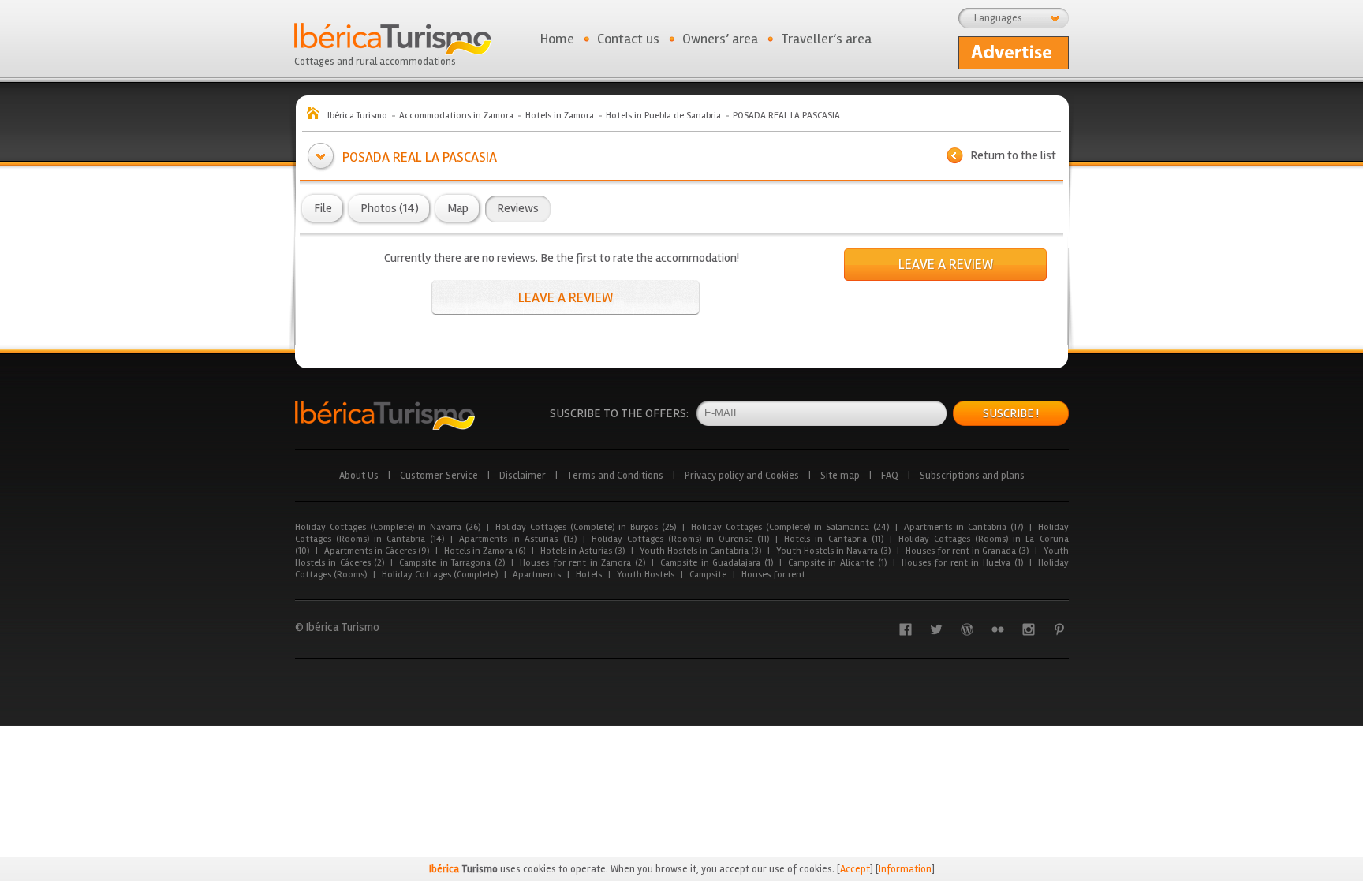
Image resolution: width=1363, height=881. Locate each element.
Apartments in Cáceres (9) (376, 551)
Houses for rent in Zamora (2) (582, 563)
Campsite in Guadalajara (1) (716, 563)
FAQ (889, 475)
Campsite (707, 574)
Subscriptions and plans (972, 475)
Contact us (628, 38)
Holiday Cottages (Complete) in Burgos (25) (585, 527)
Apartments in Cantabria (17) (963, 527)
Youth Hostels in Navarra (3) (833, 551)
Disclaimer (522, 475)
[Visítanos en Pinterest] (1059, 629)
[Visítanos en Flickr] (997, 629)
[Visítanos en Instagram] (1028, 629)
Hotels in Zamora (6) (484, 551)
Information (905, 869)
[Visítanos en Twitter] (936, 629)
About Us (359, 475)
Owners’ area (720, 38)
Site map (840, 475)
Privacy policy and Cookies (742, 475)
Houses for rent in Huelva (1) (962, 563)
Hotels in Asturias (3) (582, 551)
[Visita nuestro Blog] (967, 629)
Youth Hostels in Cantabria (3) (700, 551)
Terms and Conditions (615, 475)
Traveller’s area (826, 38)
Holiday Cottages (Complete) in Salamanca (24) (790, 527)
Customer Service (439, 475)
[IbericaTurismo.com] (385, 415)
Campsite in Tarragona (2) (452, 563)
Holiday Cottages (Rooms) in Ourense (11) (681, 539)
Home (557, 38)
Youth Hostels (645, 574)
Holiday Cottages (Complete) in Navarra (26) (387, 527)
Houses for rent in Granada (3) (967, 551)
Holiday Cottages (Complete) (440, 574)
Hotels (589, 574)
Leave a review (565, 297)
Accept (855, 869)
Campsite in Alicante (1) (837, 563)
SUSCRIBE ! (1011, 413)
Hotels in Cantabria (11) (833, 539)
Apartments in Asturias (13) (517, 539)
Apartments (537, 574)
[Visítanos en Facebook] (905, 629)
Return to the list (1013, 155)
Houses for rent (773, 574)
